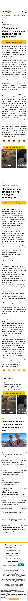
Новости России (7, 525)
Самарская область (7, 22)
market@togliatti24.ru (13, 550)
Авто (4, 478)
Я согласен (14, 599)
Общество (5, 516)
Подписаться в (14, 42)
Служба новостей (14, 185)
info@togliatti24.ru (13, 558)
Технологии (6, 470)
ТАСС (10, 228)
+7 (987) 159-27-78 (13, 547)
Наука (4, 182)
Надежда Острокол (17, 24)
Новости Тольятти (7, 418)
